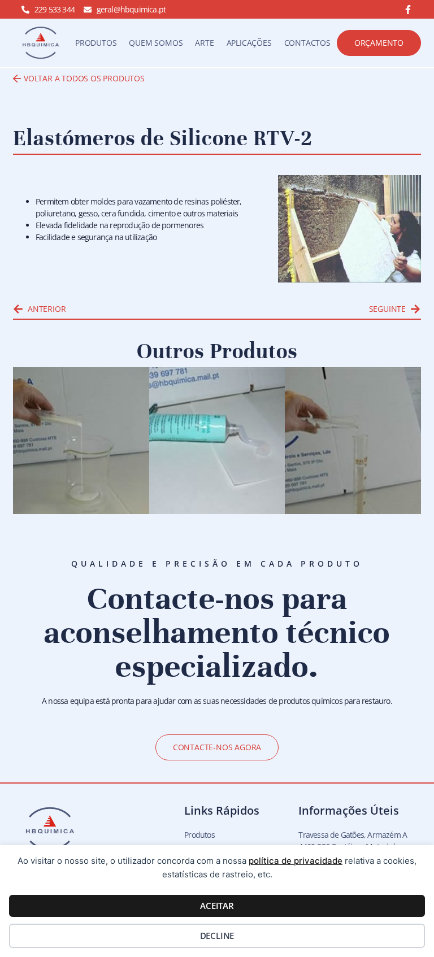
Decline (217, 935)
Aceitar (217, 905)
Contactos (307, 42)
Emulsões (53, 495)
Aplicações (249, 42)
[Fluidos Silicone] (353, 440)
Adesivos (187, 495)
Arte (204, 42)
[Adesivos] (217, 440)
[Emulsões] (81, 440)
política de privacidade (295, 860)
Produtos (95, 42)
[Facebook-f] (408, 9)
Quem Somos (156, 42)
